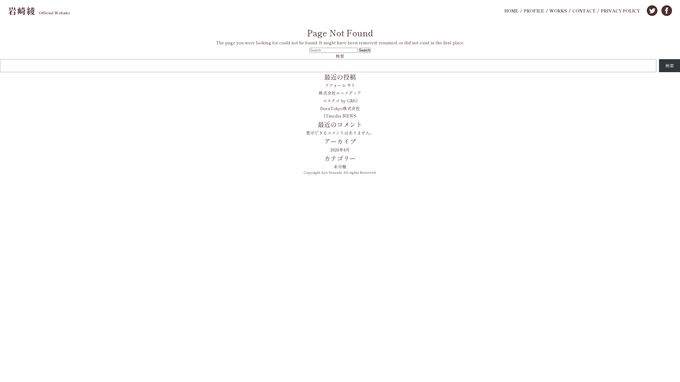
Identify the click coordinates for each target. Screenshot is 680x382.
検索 (340, 56)
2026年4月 (340, 149)
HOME (511, 10)
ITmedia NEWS (340, 115)
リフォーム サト (340, 85)
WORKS (558, 10)
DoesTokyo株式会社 (340, 108)
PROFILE (534, 10)
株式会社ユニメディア (340, 93)
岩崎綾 (39, 10)
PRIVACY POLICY (620, 10)
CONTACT (584, 10)
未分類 (340, 166)
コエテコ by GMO (340, 100)
